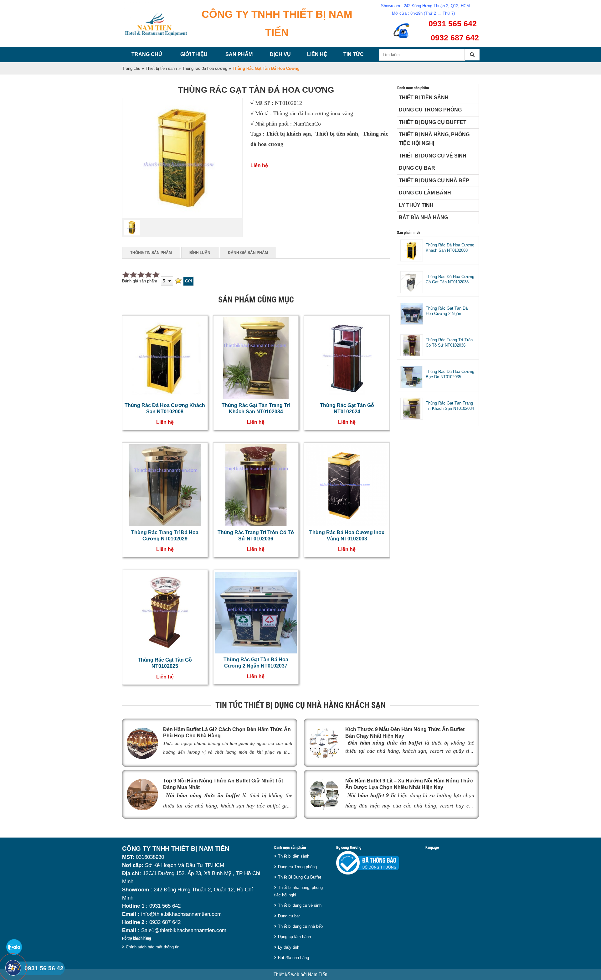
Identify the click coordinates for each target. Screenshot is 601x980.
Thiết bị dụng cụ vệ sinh (432, 155)
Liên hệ (317, 54)
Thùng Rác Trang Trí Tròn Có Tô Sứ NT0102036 (449, 343)
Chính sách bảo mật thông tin (152, 947)
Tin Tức (353, 54)
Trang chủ (146, 54)
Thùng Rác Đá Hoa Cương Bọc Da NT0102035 (450, 374)
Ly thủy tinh (416, 205)
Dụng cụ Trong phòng (430, 109)
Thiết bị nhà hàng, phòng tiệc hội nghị (434, 139)
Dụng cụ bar (417, 168)
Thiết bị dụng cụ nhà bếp (434, 180)
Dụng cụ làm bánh (425, 192)
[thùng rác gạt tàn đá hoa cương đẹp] (182, 216)
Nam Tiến (317, 974)
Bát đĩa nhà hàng (423, 217)
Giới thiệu (194, 54)
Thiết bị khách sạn (288, 134)
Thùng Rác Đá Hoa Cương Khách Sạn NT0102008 (450, 248)
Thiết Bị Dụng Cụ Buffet (432, 122)
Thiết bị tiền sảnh (161, 68)
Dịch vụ (280, 54)
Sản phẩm (239, 54)
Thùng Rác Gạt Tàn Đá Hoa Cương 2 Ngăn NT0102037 (447, 313)
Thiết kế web (287, 974)
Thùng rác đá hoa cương (204, 68)
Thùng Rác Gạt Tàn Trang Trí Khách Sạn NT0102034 (450, 406)
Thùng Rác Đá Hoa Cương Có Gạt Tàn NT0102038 (450, 279)
